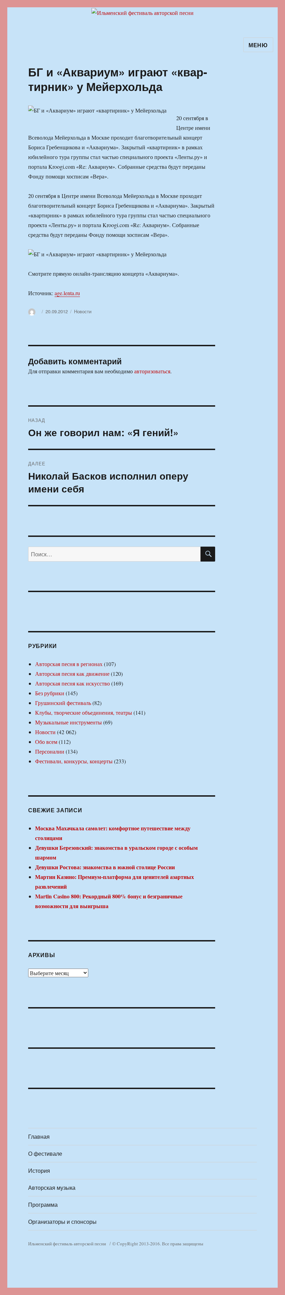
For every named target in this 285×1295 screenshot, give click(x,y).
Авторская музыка (51, 1188)
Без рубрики (49, 693)
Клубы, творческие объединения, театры (83, 712)
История (39, 1170)
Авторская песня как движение (72, 673)
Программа (43, 1205)
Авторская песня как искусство (72, 683)
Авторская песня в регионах (69, 663)
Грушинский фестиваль (63, 702)
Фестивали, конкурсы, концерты (74, 761)
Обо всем (46, 741)
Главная (39, 1136)
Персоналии (49, 751)
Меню (258, 45)
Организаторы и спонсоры (62, 1222)
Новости (82, 311)
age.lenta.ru (67, 293)
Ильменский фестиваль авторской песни (67, 1243)
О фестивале (45, 1153)
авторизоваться (152, 371)
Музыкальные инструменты (68, 722)
